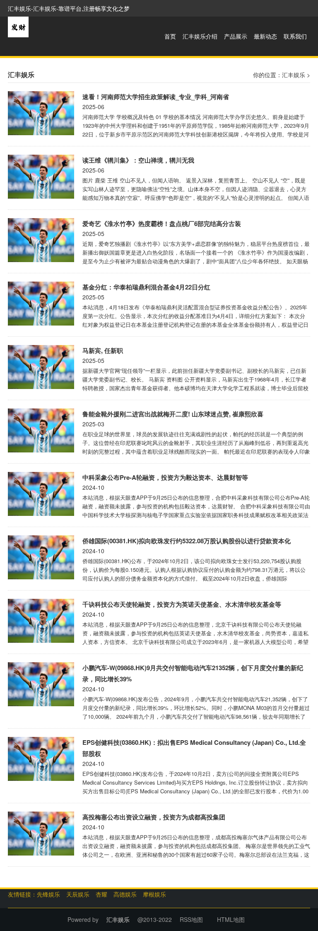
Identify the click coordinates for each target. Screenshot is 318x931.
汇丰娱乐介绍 (200, 36)
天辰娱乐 (77, 894)
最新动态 (265, 36)
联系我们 (295, 36)
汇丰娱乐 (293, 74)
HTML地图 (231, 919)
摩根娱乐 (154, 894)
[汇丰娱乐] (18, 26)
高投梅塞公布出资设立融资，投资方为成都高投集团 (153, 817)
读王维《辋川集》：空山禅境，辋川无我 (138, 160)
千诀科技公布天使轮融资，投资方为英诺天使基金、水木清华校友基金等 (181, 604)
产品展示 (235, 36)
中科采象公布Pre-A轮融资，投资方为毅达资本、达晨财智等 (165, 477)
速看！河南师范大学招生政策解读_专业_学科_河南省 (155, 96)
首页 (170, 36)
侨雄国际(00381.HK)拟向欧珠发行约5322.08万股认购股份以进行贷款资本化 (186, 540)
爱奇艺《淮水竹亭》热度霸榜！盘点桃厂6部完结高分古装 (161, 223)
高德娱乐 (125, 894)
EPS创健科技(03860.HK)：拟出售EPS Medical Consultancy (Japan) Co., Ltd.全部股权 (194, 748)
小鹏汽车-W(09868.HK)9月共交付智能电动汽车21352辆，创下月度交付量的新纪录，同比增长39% (192, 673)
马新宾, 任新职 (102, 350)
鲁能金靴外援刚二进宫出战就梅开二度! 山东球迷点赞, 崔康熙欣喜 (172, 413)
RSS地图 (191, 919)
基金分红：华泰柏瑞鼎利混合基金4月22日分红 (146, 287)
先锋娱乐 (48, 894)
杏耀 (101, 894)
